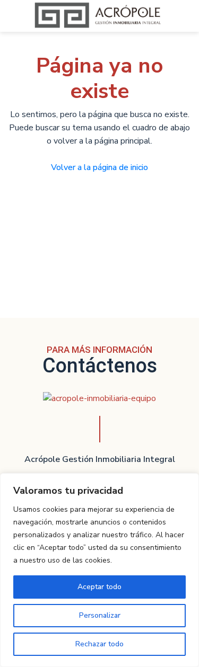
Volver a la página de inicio (99, 167)
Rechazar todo (99, 644)
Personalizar (99, 615)
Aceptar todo (99, 587)
